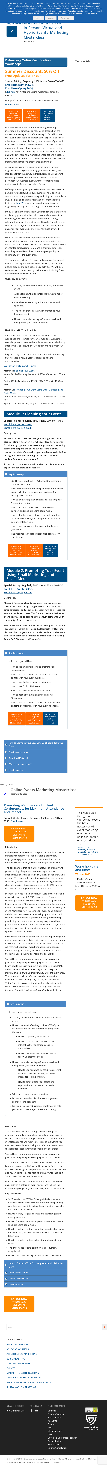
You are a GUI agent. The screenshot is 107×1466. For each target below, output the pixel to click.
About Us (52, 1420)
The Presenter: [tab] (16, 770)
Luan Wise (21, 203)
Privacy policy (66, 18)
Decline (51, 18)
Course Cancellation (57, 1447)
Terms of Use (54, 1444)
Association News (18, 1349)
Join (50, 1427)
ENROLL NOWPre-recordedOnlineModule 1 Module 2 (48, 115)
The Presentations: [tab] (18, 752)
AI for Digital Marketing (22, 1353)
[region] (35, 518)
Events (11, 1368)
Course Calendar (56, 1414)
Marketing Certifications (23, 1372)
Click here (10, 91)
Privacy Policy (54, 1441)
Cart (50, 1434)
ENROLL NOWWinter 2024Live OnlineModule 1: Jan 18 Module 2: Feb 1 (13, 115)
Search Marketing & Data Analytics (29, 1382)
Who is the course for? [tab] (20, 764)
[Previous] (94, 810)
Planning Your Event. (19, 370)
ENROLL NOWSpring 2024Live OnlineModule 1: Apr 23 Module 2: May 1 (31, 115)
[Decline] (103, 11)
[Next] (100, 810)
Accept (38, 18)
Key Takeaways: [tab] (17, 474)
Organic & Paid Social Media (24, 1377)
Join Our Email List (15, 1410)
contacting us (11, 104)
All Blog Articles (17, 1344)
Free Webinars (55, 1417)
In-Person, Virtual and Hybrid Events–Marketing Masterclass (46, 32)
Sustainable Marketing (21, 1387)
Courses (52, 1410)
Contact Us (53, 1424)
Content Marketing (19, 1363)
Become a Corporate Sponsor (62, 1437)
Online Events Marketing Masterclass (43, 789)
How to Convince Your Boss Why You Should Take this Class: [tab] (36, 744)
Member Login (55, 1431)
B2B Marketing (16, 1358)
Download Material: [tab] (18, 758)
